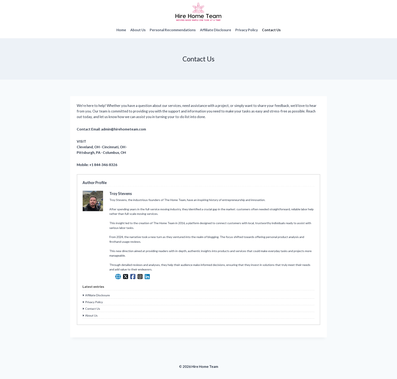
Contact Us (271, 30)
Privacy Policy (246, 30)
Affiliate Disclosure (215, 30)
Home (121, 30)
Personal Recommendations (173, 30)
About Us (138, 30)
